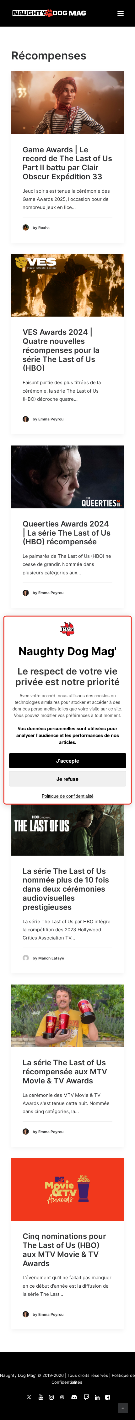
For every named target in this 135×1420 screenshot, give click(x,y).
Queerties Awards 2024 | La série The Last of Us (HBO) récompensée (67, 533)
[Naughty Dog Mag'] (50, 13)
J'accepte (67, 760)
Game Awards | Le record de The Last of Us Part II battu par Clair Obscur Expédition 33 (67, 163)
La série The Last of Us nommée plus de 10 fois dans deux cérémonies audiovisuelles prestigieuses (66, 889)
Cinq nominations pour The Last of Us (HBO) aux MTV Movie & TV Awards (64, 1250)
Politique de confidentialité (68, 796)
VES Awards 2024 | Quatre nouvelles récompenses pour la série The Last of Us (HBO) (61, 350)
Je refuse (67, 778)
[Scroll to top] (123, 1408)
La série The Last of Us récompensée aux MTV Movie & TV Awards (65, 1071)
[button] (120, 13)
